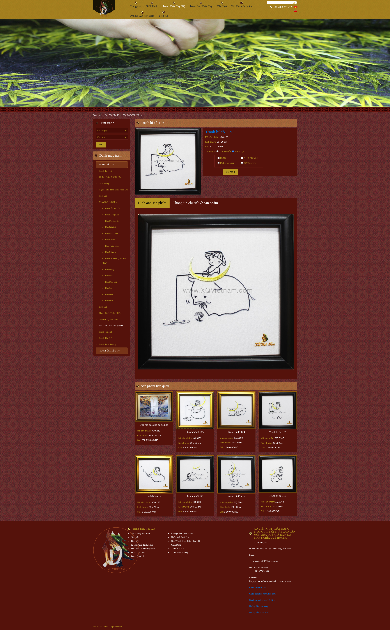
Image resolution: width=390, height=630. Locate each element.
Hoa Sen (108, 288)
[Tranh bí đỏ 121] (195, 474)
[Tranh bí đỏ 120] (236, 474)
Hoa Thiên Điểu (112, 246)
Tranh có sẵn (224, 151)
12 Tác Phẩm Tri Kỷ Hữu (110, 177)
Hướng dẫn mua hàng (258, 606)
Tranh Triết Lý (105, 171)
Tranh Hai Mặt (105, 332)
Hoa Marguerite (112, 221)
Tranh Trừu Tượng (107, 344)
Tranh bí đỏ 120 (236, 496)
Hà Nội (223, 158)
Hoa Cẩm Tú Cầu (112, 208)
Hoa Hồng (109, 269)
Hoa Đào (109, 294)
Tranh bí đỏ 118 (277, 495)
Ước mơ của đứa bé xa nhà (154, 424)
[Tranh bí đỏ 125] (195, 410)
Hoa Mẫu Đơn (111, 282)
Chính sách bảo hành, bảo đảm (262, 594)
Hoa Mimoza (110, 252)
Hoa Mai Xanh (111, 233)
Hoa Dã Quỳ (110, 227)
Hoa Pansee (110, 240)
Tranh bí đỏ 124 (236, 432)
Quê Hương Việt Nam (108, 319)
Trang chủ (135, 6)
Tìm (101, 144)
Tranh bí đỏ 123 (277, 432)
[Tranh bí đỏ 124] (236, 410)
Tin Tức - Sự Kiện (241, 6)
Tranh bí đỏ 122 (154, 496)
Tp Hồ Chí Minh (250, 158)
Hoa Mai (109, 276)
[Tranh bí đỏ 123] (278, 410)
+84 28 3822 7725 (282, 7)
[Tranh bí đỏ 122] (154, 474)
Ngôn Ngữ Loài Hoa (108, 202)
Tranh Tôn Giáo (106, 338)
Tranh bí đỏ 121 (195, 496)
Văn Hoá (222, 6)
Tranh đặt (239, 151)
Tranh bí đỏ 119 (218, 132)
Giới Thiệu (152, 6)
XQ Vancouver (249, 163)
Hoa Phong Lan (112, 215)
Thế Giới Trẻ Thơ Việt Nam (133, 115)
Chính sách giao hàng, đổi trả (262, 600)
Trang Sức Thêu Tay (201, 6)
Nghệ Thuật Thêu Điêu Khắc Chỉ (113, 190)
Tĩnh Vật (103, 196)
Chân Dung (104, 183)
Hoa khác (109, 301)
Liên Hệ (163, 15)
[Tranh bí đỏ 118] (278, 474)
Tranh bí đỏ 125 (195, 432)
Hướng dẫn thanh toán (258, 612)
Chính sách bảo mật (257, 587)
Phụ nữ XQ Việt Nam (142, 15)
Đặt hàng (230, 171)
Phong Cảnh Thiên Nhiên (110, 313)
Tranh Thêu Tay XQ (174, 6)
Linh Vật (103, 307)
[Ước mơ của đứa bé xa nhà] (154, 406)
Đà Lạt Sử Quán (227, 163)
